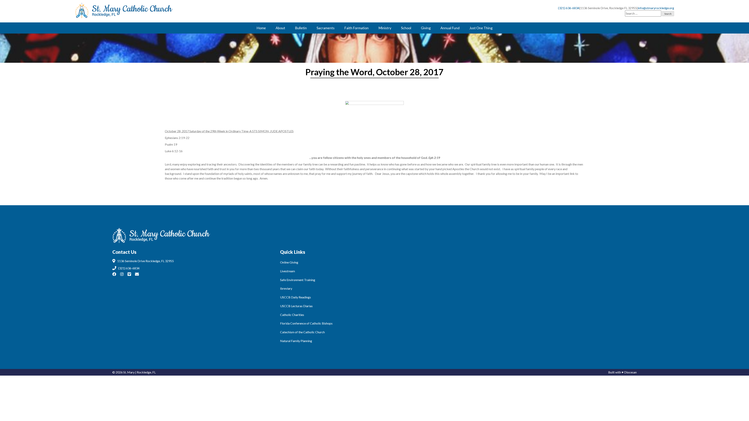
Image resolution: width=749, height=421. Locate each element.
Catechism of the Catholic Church (302, 332)
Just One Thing (481, 28)
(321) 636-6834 (568, 8)
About (280, 28)
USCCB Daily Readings (295, 297)
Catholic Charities (292, 315)
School (406, 28)
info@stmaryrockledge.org (656, 8)
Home (261, 28)
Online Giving (289, 262)
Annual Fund (450, 28)
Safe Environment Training (297, 280)
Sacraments (326, 28)
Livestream (287, 271)
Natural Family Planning (296, 341)
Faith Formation (356, 28)
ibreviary (286, 288)
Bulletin (301, 28)
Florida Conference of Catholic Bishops (306, 323)
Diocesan (630, 372)
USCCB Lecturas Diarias (296, 306)
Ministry (384, 28)
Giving (426, 28)
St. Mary (129, 372)
